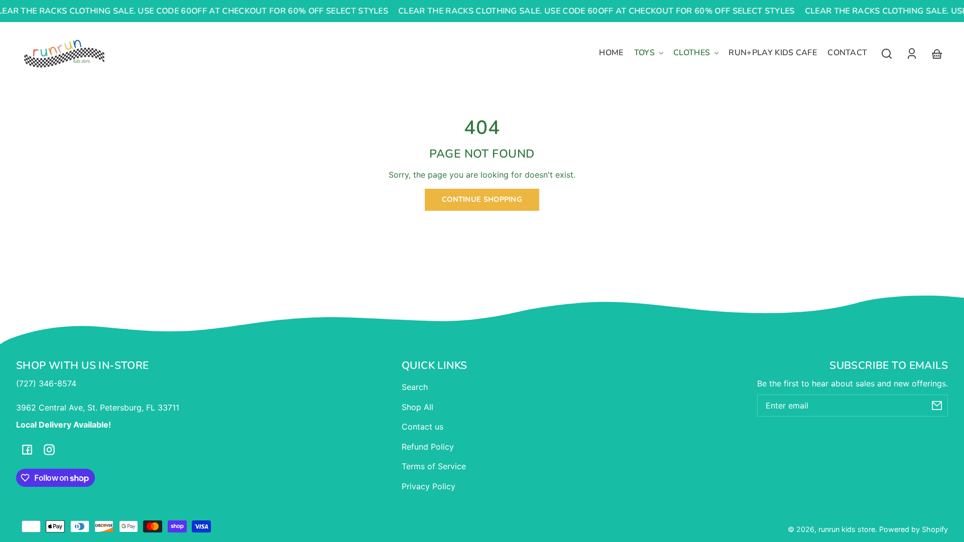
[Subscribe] (937, 405)
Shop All (417, 407)
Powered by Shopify (913, 529)
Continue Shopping (482, 199)
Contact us (422, 427)
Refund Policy (428, 447)
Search (415, 387)
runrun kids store (846, 529)
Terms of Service (434, 466)
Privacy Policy (428, 486)
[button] (887, 54)
